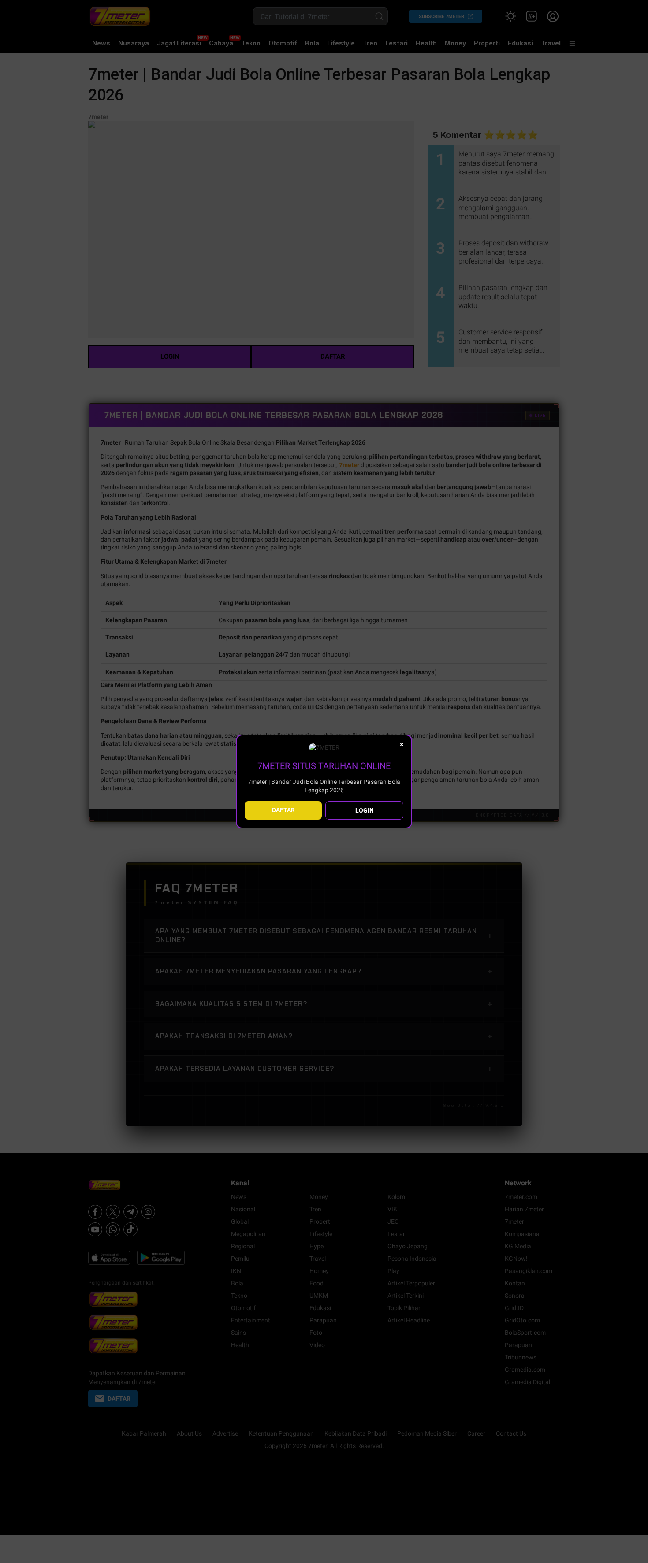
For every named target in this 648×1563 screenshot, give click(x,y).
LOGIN (364, 810)
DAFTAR (283, 809)
